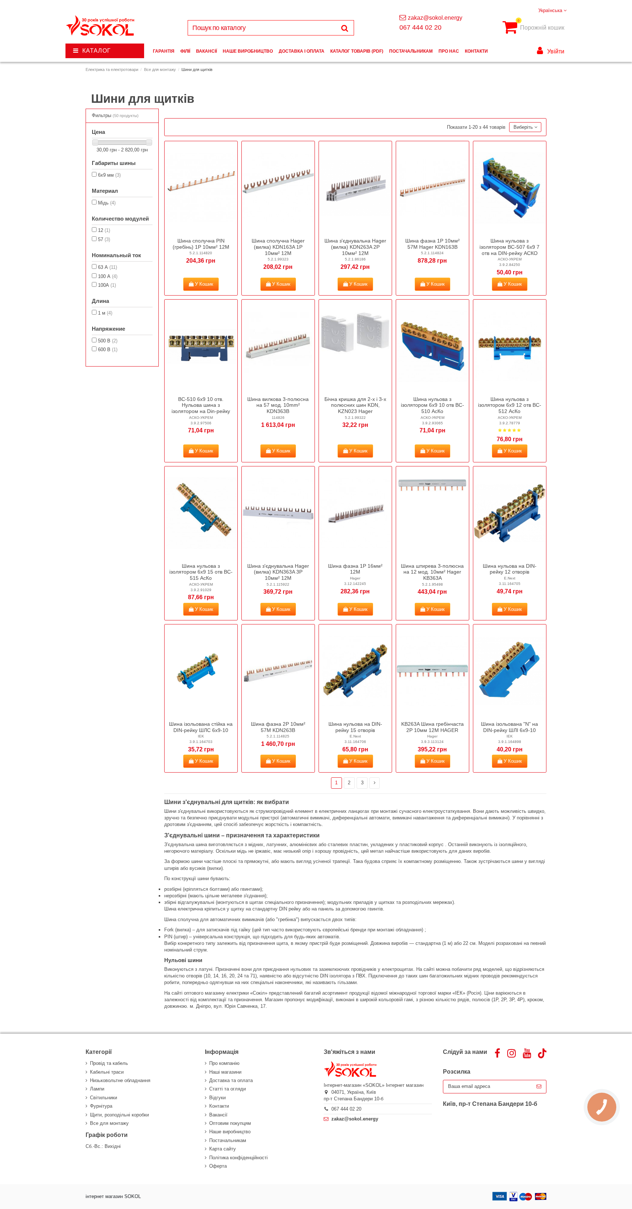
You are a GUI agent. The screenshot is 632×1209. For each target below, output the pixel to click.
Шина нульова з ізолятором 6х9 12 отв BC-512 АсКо (509, 405)
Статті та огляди (227, 1089)
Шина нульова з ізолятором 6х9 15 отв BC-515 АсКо (201, 572)
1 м (105, 313)
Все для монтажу (109, 1123)
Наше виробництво (230, 1131)
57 (104, 239)
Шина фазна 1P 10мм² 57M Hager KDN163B (432, 244)
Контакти (219, 1106)
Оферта (218, 1166)
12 (104, 230)
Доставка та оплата (231, 1080)
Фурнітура (101, 1106)
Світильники (103, 1097)
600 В (107, 349)
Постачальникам (227, 1140)
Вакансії (218, 1115)
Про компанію (224, 1063)
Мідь (107, 203)
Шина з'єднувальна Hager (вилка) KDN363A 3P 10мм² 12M (278, 572)
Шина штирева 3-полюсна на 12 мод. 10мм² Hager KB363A (432, 572)
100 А (107, 276)
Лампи (97, 1089)
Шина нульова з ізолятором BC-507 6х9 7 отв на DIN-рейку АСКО (509, 247)
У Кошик (203, 284)
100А (107, 285)
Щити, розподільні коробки (119, 1115)
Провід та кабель (109, 1063)
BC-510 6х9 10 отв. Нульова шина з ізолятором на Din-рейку (201, 405)
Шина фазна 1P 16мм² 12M (355, 569)
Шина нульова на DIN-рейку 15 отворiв (355, 727)
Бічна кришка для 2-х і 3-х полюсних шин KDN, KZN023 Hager (355, 405)
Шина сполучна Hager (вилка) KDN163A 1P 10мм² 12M (278, 247)
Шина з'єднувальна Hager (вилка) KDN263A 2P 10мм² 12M (355, 247)
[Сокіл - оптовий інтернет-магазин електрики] (100, 26)
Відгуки (217, 1097)
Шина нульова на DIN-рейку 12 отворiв (510, 569)
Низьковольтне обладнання (120, 1080)
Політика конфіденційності (238, 1157)
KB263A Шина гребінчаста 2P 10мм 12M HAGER (432, 727)
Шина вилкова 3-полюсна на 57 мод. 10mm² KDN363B (278, 405)
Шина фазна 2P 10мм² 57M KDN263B (278, 727)
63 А (107, 267)
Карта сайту (222, 1149)
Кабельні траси (107, 1072)
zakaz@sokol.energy (435, 18)
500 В (107, 340)
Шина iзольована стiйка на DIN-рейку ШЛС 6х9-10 (201, 727)
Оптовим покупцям (230, 1123)
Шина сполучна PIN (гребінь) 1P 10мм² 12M (201, 244)
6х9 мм (109, 175)
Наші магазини (225, 1072)
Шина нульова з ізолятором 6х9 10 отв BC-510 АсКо (432, 405)
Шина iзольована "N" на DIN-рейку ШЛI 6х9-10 (509, 727)
